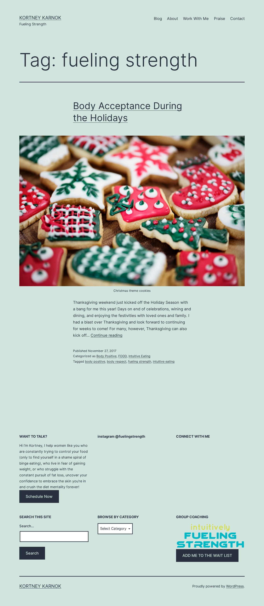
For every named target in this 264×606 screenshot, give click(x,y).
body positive (95, 361)
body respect (116, 361)
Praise (219, 18)
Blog (158, 18)
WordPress (235, 586)
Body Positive (106, 356)
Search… (26, 526)
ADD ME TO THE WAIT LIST (207, 555)
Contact (237, 18)
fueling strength (139, 361)
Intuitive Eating (139, 356)
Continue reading (106, 335)
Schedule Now (39, 496)
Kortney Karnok (40, 18)
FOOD (122, 356)
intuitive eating (164, 361)
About (172, 18)
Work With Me (196, 18)
